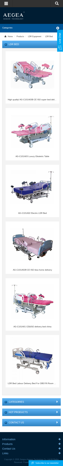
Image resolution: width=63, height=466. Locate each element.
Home (10, 36)
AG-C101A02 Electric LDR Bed (32, 213)
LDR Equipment (34, 36)
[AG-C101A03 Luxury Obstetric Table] (32, 131)
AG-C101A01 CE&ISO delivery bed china (32, 326)
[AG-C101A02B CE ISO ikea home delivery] (32, 245)
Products (20, 36)
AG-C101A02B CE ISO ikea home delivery (32, 270)
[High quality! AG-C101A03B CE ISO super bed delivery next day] (32, 74)
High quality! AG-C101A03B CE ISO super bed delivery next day (32, 99)
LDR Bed (49, 36)
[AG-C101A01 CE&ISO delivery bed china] (32, 301)
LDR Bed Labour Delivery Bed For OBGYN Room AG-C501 (32, 383)
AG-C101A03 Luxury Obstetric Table (32, 156)
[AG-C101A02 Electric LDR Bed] (32, 188)
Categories (7, 27)
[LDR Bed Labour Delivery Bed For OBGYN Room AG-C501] (32, 358)
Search (52, 10)
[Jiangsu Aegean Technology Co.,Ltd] (31, 15)
